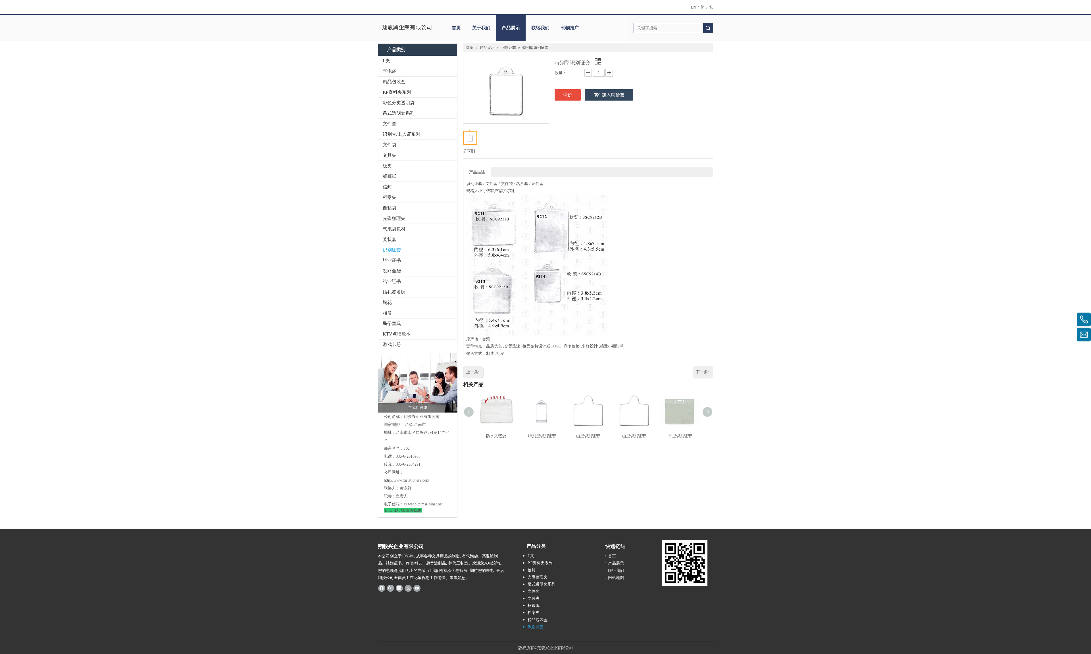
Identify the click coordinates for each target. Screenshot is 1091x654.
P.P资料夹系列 (397, 92)
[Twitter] (408, 588)
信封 (387, 186)
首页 (456, 27)
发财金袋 (392, 270)
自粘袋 (389, 207)
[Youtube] (416, 588)
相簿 (387, 313)
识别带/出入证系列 (401, 134)
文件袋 (389, 144)
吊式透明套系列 (399, 113)
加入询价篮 (613, 94)
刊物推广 (570, 27)
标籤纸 (389, 176)
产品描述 (477, 172)
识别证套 (392, 249)
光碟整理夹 (394, 218)
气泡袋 (389, 71)
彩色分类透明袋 (399, 102)
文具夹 (389, 155)
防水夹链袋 (496, 436)
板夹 (387, 165)
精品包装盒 (394, 81)
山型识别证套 (588, 436)
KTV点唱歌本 (397, 334)
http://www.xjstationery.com (406, 480)
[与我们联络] (417, 383)
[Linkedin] (399, 588)
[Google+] (390, 588)
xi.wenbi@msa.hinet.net (423, 504)
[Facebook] (381, 588)
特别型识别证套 (542, 436)
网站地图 (616, 578)
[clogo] (407, 28)
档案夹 (389, 197)
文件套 (389, 123)
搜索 (708, 28)
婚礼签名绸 (394, 291)
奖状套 (389, 239)
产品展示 (511, 27)
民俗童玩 (392, 323)
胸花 (387, 302)
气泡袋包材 (394, 228)
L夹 (386, 60)
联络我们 (540, 27)
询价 (567, 94)
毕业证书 (392, 260)
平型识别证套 (680, 436)
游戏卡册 (392, 344)
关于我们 (481, 27)
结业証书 (392, 281)
